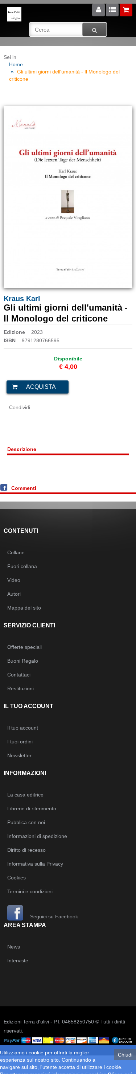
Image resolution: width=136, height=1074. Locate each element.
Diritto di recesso (26, 850)
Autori (14, 594)
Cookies (16, 878)
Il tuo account (22, 728)
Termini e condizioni (30, 891)
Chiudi (125, 1055)
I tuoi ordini (20, 741)
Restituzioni (20, 688)
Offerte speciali (24, 647)
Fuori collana (22, 566)
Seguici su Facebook (53, 916)
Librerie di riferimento (31, 808)
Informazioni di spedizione (37, 836)
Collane (16, 552)
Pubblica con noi (26, 822)
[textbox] (68, 29)
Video (13, 580)
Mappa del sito (24, 608)
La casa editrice (25, 795)
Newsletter (19, 755)
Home (16, 64)
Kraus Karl (22, 299)
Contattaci (18, 675)
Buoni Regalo (22, 661)
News (13, 947)
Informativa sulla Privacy (35, 864)
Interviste (17, 960)
